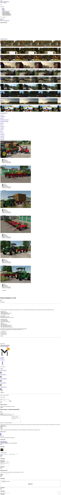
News (1, 124)
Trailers (2, 136)
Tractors (2, 134)
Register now (7, 1)
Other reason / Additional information (6, 422)
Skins (1, 131)
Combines (2, 116)
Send (1, 427)
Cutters (2, 118)
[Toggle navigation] (5, 2)
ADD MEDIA (2, 466)
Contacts (3, 9)
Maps (2, 123)
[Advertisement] (9, 30)
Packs (1, 129)
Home (3, 8)
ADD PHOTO (2, 487)
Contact (6, 441)
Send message (2, 359)
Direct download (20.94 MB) (5, 345)
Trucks (2, 137)
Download (2, 42)
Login (1, 0)
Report (2, 407)
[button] (2, 361)
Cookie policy (2, 442)
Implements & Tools (4, 121)
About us (6, 442)
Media (3, 441)
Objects (2, 126)
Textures (2, 132)
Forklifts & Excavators (4, 119)
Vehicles (2, 139)
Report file (7, 346)
